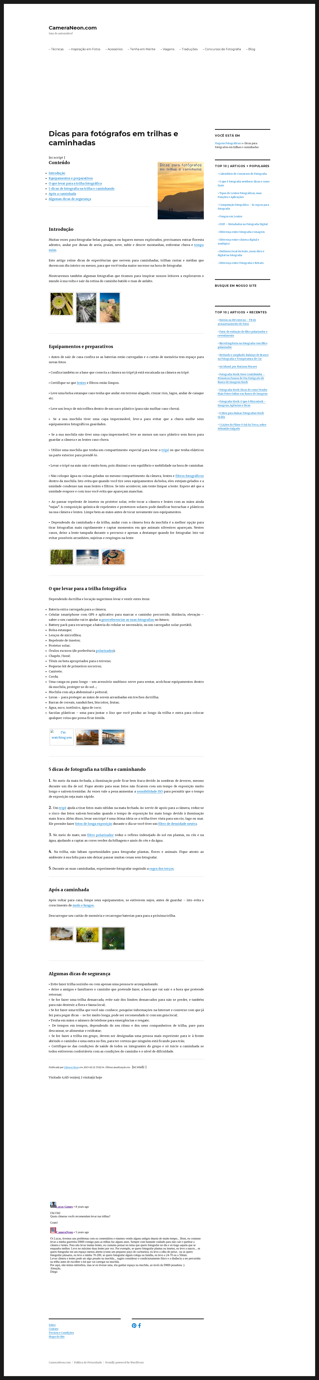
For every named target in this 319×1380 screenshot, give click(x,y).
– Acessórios (114, 49)
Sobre (52, 1325)
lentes (81, 383)
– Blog (250, 49)
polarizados (104, 651)
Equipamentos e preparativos (71, 178)
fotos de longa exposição (93, 824)
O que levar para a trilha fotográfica (75, 183)
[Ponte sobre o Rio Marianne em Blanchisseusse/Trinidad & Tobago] (86, 307)
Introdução (57, 173)
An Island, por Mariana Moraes (238, 366)
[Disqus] (126, 1147)
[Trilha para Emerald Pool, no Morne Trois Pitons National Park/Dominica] (62, 557)
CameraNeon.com (73, 28)
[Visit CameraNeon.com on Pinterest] (134, 1326)
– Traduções (188, 49)
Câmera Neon (71, 1067)
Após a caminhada (62, 194)
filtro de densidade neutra (177, 824)
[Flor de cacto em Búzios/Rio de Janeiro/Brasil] (62, 304)
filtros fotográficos (189, 476)
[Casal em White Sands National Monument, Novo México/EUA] (87, 557)
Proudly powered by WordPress (124, 1362)
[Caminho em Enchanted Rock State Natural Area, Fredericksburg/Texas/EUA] (110, 307)
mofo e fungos (83, 905)
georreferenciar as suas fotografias (128, 619)
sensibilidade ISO (150, 791)
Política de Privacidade (88, 1362)
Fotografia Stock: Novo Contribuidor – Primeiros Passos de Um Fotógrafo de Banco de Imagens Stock (241, 378)
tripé (165, 450)
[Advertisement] (159, 102)
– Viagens (167, 49)
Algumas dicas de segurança (70, 199)
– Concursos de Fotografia (222, 49)
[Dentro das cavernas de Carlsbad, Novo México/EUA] (87, 934)
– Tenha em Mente (141, 49)
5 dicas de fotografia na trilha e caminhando (81, 188)
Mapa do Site (57, 1336)
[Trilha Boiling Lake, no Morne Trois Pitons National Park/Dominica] (62, 933)
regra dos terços (161, 868)
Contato (53, 1329)
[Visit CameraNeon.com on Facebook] (139, 1326)
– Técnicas (56, 49)
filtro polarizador (100, 835)
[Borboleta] (113, 938)
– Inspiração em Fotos (84, 49)
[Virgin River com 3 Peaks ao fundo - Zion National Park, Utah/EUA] (87, 737)
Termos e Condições (61, 1332)
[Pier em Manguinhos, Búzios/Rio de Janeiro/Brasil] (113, 737)
